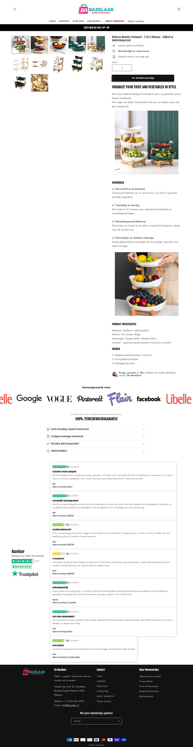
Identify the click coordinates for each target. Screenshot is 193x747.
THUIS (99, 676)
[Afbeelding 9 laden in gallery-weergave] (58, 64)
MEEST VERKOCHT (105, 696)
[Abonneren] (119, 721)
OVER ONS (102, 686)
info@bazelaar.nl (70, 705)
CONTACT (101, 681)
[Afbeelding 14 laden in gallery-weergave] (20, 83)
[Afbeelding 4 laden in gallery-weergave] (77, 45)
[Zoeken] (15, 9)
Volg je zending (104, 701)
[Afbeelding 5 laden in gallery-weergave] (96, 45)
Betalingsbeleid (146, 696)
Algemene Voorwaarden (150, 676)
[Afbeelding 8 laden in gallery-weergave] (39, 64)
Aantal (114, 62)
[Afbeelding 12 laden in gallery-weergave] (96, 64)
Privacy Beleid (145, 681)
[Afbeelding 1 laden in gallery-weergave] (20, 45)
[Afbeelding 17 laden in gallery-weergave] (39, 83)
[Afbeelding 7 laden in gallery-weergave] (20, 64)
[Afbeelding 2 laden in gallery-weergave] (39, 45)
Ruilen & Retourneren (149, 686)
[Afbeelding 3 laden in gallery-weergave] (58, 45)
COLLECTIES (103, 691)
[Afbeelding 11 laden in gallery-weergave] (77, 64)
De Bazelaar (100, 745)
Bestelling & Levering (149, 691)
